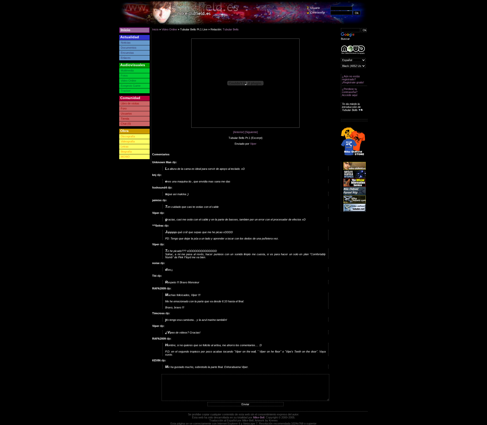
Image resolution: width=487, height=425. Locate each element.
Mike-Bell (258, 417)
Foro (124, 108)
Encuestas (127, 52)
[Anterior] (238, 132)
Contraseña (317, 12)
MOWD (125, 156)
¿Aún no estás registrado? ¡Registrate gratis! (353, 79)
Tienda (125, 118)
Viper (253, 143)
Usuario (315, 7)
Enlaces (126, 57)
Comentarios (160, 154)
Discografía (128, 136)
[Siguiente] (251, 132)
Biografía (126, 151)
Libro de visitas (130, 103)
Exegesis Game (131, 85)
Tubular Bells (231, 29)
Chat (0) (126, 123)
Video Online (128, 80)
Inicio (125, 30)
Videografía (128, 141)
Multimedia (127, 70)
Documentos (128, 47)
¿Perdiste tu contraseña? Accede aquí (349, 92)
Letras (125, 146)
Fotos (124, 75)
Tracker (126, 90)
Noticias (126, 42)
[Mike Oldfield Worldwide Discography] (353, 49)
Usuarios (126, 113)
